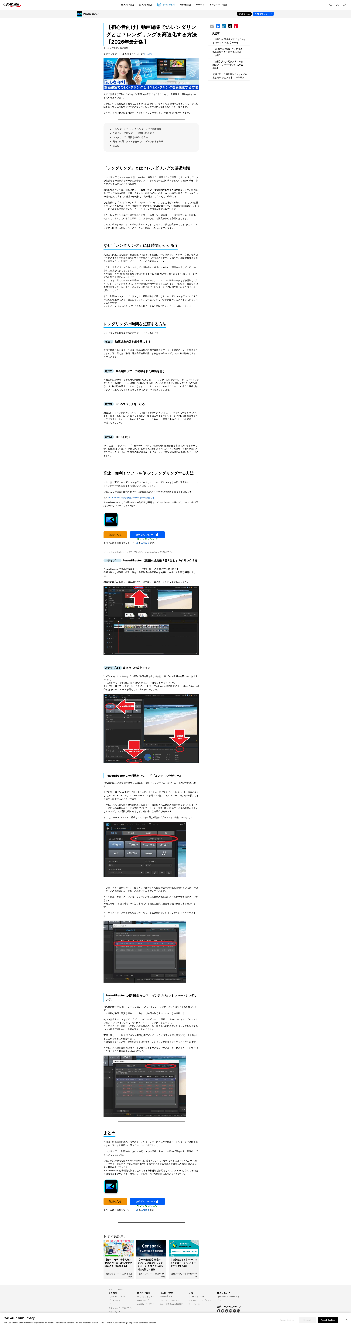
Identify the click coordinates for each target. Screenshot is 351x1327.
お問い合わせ (114, 1312)
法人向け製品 (145, 5)
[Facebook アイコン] (218, 1311)
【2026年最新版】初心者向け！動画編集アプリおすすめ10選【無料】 (228, 52)
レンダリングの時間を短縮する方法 (130, 137)
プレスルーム (114, 1300)
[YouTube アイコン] (222, 1311)
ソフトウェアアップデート (199, 1300)
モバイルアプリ (144, 1300)
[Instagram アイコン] (230, 1311)
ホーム (106, 48)
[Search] (330, 5)
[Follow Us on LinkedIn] (226, 1311)
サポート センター (196, 1296)
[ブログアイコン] (238, 1311)
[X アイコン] (234, 1311)
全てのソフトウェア (145, 1296)
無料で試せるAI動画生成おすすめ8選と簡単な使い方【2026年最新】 (230, 76)
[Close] (347, 1320)
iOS (136, 543)
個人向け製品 (127, 5)
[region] (175, 1320)
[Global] (344, 5)
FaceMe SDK (166, 1296)
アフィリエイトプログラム (120, 1308)
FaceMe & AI (168, 4)
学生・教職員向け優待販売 (171, 1304)
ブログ (115, 48)
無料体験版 (185, 5)
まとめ (116, 145)
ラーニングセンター (197, 1304)
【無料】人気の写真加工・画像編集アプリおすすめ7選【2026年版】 (228, 64)
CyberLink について (117, 1296)
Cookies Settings (286, 1320)
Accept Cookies (328, 1320)
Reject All (307, 1320)
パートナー (113, 1304)
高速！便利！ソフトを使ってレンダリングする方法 (138, 141)
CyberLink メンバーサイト (228, 1296)
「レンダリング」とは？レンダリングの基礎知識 (137, 129)
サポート (200, 5)
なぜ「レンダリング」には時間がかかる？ (133, 133)
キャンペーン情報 (218, 5)
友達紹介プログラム (145, 1304)
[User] (337, 5)
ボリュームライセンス (169, 1300)
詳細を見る (115, 534)
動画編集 (124, 48)
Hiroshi (148, 54)
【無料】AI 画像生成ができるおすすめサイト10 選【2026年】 (229, 41)
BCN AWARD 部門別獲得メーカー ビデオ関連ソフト (132, 497)
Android (145, 543)
